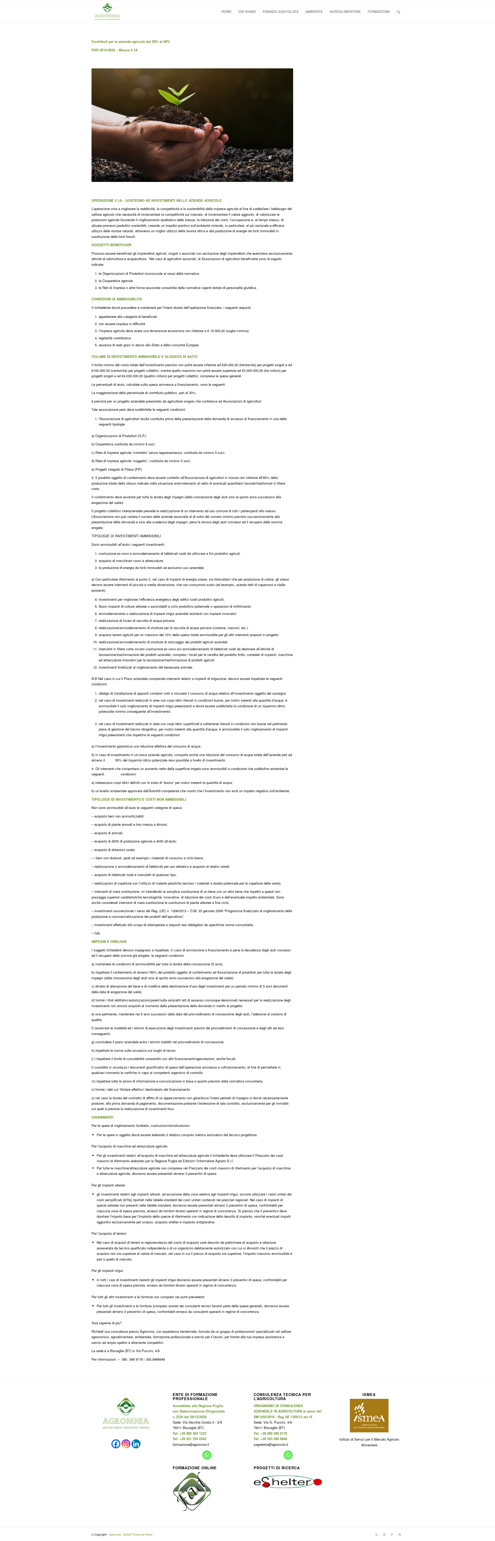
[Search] (398, 11)
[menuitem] (226, 11)
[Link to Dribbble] (399, 1534)
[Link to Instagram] (384, 1534)
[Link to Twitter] (376, 1534)
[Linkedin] (136, 1443)
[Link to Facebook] (392, 1534)
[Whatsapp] (206, 1454)
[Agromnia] (107, 11)
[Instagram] (125, 1443)
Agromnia (115, 1534)
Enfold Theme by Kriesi (137, 1534)
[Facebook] (115, 1443)
